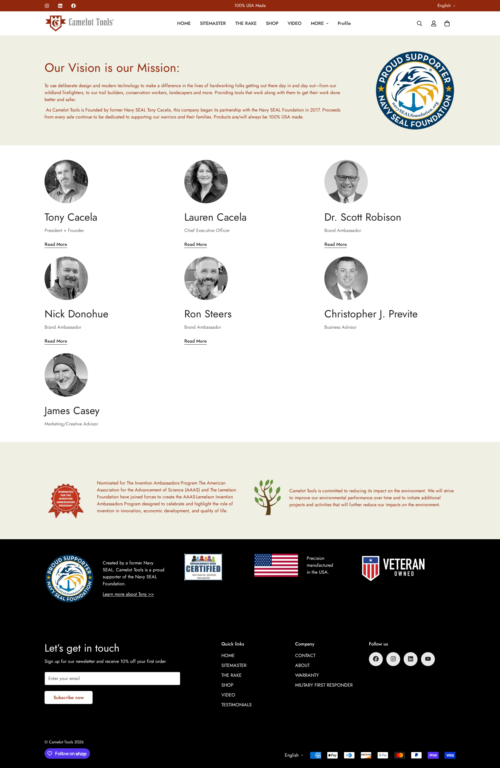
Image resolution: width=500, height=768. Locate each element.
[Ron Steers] (249, 278)
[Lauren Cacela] (249, 181)
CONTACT (305, 655)
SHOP (272, 23)
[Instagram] (47, 5)
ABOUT (302, 665)
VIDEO (295, 23)
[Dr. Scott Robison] (389, 181)
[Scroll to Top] (488, 736)
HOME (184, 23)
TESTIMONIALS (236, 704)
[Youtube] (428, 659)
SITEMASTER (213, 23)
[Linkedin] (60, 5)
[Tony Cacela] (110, 181)
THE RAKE (246, 23)
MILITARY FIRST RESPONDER (324, 684)
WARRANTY (307, 675)
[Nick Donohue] (110, 278)
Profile (344, 23)
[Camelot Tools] (80, 23)
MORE (317, 23)
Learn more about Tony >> (128, 594)
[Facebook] (73, 5)
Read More (56, 244)
